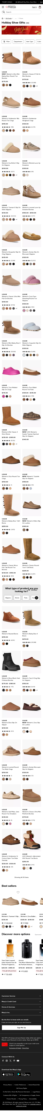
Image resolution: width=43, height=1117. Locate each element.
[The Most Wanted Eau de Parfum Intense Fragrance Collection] (27, 949)
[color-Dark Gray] (13, 219)
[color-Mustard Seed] (3, 130)
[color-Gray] (34, 86)
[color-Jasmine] (27, 175)
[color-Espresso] (34, 264)
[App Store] (8, 1074)
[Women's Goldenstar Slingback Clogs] (31, 102)
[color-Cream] (27, 310)
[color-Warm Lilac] (13, 355)
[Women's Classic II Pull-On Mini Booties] (31, 58)
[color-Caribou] (13, 175)
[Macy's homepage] (3, 18)
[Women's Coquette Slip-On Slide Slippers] (31, 326)
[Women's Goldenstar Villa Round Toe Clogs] (11, 102)
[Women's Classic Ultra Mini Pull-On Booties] (11, 280)
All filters (34, 590)
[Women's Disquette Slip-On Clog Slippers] (11, 235)
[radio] (3, 85)
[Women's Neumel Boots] (11, 617)
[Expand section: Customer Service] (21, 996)
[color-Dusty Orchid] (24, 310)
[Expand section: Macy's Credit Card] (21, 1001)
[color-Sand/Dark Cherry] (7, 219)
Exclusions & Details (15, 1048)
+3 (16, 444)
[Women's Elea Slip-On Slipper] (11, 706)
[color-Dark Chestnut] (13, 130)
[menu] (3, 7)
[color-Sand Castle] (3, 823)
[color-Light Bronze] (24, 530)
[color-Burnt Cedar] (24, 731)
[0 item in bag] (39, 7)
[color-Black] (10, 85)
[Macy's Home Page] (10, 7)
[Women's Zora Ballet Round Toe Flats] (31, 371)
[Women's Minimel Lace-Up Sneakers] (31, 146)
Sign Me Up (21, 1027)
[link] (11, 79)
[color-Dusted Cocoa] (27, 399)
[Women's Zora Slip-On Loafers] (31, 706)
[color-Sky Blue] (24, 355)
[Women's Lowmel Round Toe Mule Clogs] (11, 751)
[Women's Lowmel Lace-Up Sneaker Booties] (31, 191)
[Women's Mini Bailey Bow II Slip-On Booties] (11, 326)
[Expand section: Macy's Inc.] (21, 1012)
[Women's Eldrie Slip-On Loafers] (31, 504)
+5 (37, 86)
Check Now (25, 1048)
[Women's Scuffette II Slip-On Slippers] (11, 146)
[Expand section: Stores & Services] (21, 1007)
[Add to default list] (18, 892)
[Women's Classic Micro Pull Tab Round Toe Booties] (11, 549)
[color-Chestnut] (3, 85)
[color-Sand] (7, 85)
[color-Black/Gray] (10, 175)
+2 (16, 175)
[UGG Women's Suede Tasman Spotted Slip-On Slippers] (31, 415)
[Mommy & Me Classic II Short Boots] (11, 415)
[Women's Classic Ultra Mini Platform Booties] (31, 795)
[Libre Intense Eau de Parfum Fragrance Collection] (10, 949)
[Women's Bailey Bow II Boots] (31, 617)
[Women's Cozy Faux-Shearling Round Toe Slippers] (31, 280)
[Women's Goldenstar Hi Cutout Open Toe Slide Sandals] (11, 840)
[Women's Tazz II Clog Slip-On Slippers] (31, 662)
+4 (16, 219)
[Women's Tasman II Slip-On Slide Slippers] (11, 191)
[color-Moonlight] (3, 219)
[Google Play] (24, 1074)
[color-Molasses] (10, 130)
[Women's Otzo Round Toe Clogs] (11, 460)
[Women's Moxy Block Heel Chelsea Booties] (11, 662)
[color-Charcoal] (10, 264)
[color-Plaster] (27, 868)
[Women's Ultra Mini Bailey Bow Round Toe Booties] (11, 58)
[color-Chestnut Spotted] (34, 219)
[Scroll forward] (36, 597)
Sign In (34, 7)
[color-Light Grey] (30, 264)
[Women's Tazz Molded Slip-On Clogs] (11, 371)
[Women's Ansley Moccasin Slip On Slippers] (31, 751)
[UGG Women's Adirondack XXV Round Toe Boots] (31, 840)
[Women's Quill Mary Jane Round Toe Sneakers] (11, 795)
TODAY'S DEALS (7, 2)
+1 (31, 926)
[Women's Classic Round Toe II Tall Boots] (31, 549)
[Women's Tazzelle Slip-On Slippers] (31, 460)
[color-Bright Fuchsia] (3, 396)
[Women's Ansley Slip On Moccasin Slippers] (31, 235)
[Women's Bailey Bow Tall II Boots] (11, 504)
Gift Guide (9, 18)
